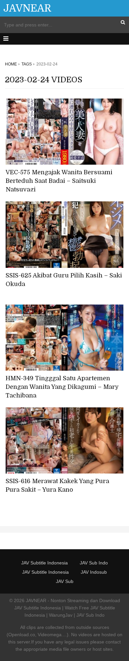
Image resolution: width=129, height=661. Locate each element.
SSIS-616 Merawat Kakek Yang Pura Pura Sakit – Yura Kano (57, 485)
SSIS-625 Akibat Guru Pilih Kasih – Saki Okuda (64, 279)
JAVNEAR (27, 8)
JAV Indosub (94, 572)
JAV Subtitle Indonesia (44, 562)
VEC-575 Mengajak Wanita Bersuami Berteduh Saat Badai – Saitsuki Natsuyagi (59, 181)
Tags (27, 64)
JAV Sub (64, 581)
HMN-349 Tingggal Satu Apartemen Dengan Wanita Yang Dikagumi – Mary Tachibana (62, 387)
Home (11, 64)
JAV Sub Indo (94, 562)
